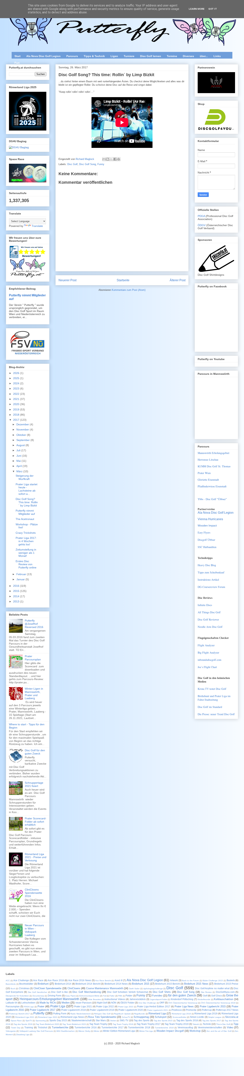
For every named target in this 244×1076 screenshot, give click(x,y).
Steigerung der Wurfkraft (25, 477)
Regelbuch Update (122, 1014)
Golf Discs (216, 995)
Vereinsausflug (185, 1027)
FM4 (120, 996)
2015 (16, 590)
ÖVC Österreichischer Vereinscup (182, 1003)
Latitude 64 (11, 1002)
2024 (16, 383)
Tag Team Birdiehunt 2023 (74, 1024)
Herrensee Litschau (208, 459)
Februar (21, 574)
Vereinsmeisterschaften (210, 1027)
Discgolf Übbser (206, 540)
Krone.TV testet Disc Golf (212, 689)
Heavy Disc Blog (207, 565)
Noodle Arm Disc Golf (210, 627)
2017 (16, 419)
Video (230, 1027)
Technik (207, 1024)
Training (28, 1027)
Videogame (11, 1031)
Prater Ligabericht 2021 (157, 1010)
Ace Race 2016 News (79, 980)
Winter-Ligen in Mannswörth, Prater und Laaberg (34, 693)
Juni (19, 455)
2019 (16, 409)
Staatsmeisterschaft (81, 1020)
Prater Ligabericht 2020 (130, 1010)
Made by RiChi (48, 1002)
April (19, 465)
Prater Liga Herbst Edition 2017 (153, 1006)
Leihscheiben (28, 1002)
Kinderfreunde (204, 999)
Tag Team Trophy (98, 1024)
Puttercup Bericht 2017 (19, 1014)
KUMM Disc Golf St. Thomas (214, 466)
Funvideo (157, 995)
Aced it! (118, 980)
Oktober (21, 434)
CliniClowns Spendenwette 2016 (33, 893)
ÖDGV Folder (127, 1002)
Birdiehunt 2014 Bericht (87, 984)
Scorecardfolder (179, 1017)
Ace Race (38, 980)
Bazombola (11, 984)
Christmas (24, 988)
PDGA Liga (29, 1007)
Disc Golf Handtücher (37, 992)
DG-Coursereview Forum (211, 587)
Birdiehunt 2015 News (196, 983)
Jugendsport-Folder (158, 999)
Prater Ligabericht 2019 (102, 1010)
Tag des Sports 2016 (187, 1020)
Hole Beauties (94, 999)
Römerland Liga (157, 1013)
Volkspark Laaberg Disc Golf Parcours (36, 1031)
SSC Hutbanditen (207, 547)
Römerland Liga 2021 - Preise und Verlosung (35, 857)
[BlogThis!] (108, 159)
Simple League (215, 1017)
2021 (16, 399)
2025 (16, 378)
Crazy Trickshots (26, 532)
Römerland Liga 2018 (181, 1014)
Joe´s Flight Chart (207, 667)
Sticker (113, 1021)
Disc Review (206, 992)
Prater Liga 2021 (83, 1006)
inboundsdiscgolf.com (209, 660)
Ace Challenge (21, 980)
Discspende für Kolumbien (17, 996)
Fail (104, 996)
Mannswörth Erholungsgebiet (213, 453)
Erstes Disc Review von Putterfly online (26, 564)
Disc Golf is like (59, 992)
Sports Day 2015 (58, 1020)
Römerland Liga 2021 (25, 1017)
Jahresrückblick (137, 999)
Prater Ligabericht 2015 (213, 1006)
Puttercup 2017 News (227, 1010)
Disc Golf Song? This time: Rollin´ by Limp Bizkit (27, 502)
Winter (96, 1031)
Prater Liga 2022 (105, 1006)
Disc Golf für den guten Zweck (35, 752)
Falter (112, 996)
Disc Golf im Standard (210, 707)
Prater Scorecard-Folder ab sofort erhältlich (35, 821)
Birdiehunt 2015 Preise (226, 984)
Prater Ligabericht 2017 (42, 1009)
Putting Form (59, 1013)
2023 (16, 388)
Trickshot (42, 1027)
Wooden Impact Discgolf (170, 1030)
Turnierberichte (60, 1027)
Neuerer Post (67, 280)
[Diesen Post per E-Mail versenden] (104, 159)
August (21, 445)
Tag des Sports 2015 (163, 1021)
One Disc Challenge (147, 1003)
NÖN (113, 1002)
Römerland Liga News (72, 1017)
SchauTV (126, 1017)
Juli (18, 450)
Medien (66, 1002)
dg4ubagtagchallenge (153, 988)
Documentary (38, 996)
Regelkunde (139, 1014)
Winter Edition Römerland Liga (119, 1031)
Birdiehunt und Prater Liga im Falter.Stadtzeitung (214, 697)
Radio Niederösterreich (81, 1014)
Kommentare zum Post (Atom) (128, 290)
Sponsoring (41, 1021)
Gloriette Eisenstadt (208, 479)
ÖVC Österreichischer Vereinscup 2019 (218, 1003)
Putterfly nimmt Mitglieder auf (25, 512)
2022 (16, 393)
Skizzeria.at (231, 1017)
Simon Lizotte (197, 1017)
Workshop (195, 1030)
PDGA (202, 216)
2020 (16, 404)
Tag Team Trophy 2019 (177, 1024)
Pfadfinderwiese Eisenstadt (212, 486)
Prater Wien (204, 473)
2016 (16, 585)
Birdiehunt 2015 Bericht (167, 984)
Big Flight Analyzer (208, 652)
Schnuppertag (141, 1017)
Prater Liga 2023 (125, 1007)
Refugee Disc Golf (102, 1014)
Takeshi (196, 1024)
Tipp (236, 1024)
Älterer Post (177, 280)
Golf (205, 995)
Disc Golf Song (87, 164)
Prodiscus (177, 1010)
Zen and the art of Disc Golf (218, 1031)
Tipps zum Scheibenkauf (211, 572)
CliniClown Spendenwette (48, 988)
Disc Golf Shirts (162, 992)
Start (17, 56)
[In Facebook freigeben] (115, 159)
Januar (21, 579)
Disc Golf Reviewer (208, 619)
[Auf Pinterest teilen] (118, 159)
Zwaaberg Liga (22, 1034)
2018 (16, 414)
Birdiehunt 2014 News (116, 984)
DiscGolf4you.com (225, 992)
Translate (37, 225)
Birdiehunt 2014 (63, 984)
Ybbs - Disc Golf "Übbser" (212, 499)
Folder (129, 995)
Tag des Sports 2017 (211, 1021)
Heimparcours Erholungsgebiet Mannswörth (49, 999)
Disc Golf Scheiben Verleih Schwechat (127, 992)
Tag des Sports (141, 1020)
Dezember (23, 424)
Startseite (123, 280)
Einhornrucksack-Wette (89, 996)
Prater (41, 1006)
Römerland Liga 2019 (205, 1013)
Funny (100, 164)
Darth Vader (134, 988)
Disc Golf (72, 164)
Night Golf (102, 1002)
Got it (212, 8)
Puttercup (207, 1010)
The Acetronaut (25, 519)
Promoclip (191, 1010)
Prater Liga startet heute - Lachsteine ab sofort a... (26, 489)
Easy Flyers (204, 532)
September (23, 440)
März (19, 471)
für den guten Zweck (182, 995)
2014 (16, 596)
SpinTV (29, 1021)
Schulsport (161, 1017)
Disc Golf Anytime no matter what (212, 988)
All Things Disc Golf (209, 612)
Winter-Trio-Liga (146, 1031)
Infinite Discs (205, 605)
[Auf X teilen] (111, 159)
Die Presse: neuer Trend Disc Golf (216, 714)
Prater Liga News (184, 1006)
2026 (16, 373)
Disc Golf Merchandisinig (86, 992)
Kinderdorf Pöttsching (182, 999)
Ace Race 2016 (56, 980)
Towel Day (15, 1028)
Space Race (16, 1021)
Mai (19, 460)
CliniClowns (73, 988)
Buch (13, 988)
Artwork (174, 980)
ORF (162, 1002)
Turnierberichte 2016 (86, 1027)
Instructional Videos (114, 999)
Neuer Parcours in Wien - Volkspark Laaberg (34, 930)
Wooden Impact (207, 525)
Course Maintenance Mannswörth (104, 988)
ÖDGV (201, 225)
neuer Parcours (83, 1002)
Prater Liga (57, 1006)
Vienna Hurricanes (210, 519)
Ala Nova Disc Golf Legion (43, 56)
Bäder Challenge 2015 (213, 980)
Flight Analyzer (206, 645)
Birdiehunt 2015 (140, 983)
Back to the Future (190, 980)
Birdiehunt (43, 983)
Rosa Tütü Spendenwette (102, 1017)
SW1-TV (124, 1020)
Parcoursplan (13, 1006)
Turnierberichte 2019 (164, 1028)
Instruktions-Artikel (208, 579)
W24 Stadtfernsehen (65, 1031)
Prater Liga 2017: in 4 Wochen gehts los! (26, 541)
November (23, 429)
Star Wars (101, 1020)
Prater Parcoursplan (33, 658)
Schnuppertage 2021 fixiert (34, 784)
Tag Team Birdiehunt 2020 (47, 1024)
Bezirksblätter (26, 984)
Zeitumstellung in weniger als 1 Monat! (26, 553)
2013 (16, 601)
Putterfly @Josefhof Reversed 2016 (34, 624)
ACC (8, 980)
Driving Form (54, 995)
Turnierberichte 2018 (139, 1027)
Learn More (197, 8)
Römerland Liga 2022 (47, 1017)
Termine (172, 56)
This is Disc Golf (223, 1024)
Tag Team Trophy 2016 (123, 1024)
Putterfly (38, 1013)
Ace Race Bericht (103, 980)
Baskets (231, 980)
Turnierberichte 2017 (112, 1027)
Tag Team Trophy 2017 (149, 1024)
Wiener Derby (84, 1031)
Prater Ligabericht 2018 (73, 1010)
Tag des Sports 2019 (23, 1024)
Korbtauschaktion (223, 999)
